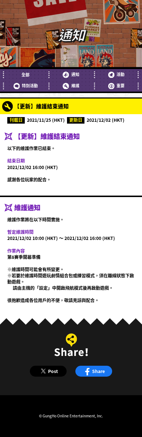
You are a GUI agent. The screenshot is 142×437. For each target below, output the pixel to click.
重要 (121, 85)
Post (53, 371)
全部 (25, 74)
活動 (121, 74)
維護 (75, 85)
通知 (75, 74)
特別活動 (30, 85)
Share (98, 371)
